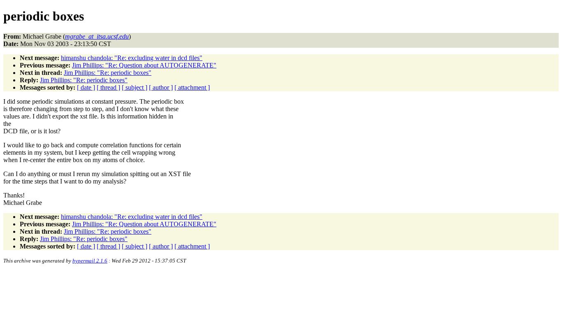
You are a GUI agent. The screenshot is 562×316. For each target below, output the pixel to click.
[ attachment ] (192, 87)
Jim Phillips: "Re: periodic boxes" (107, 72)
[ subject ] (134, 87)
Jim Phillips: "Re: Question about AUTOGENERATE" (144, 65)
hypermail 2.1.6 (89, 261)
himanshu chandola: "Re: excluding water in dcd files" (131, 57)
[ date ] (86, 87)
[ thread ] (108, 87)
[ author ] (161, 87)
